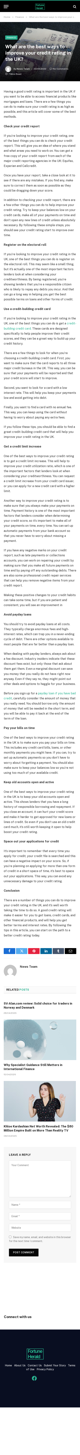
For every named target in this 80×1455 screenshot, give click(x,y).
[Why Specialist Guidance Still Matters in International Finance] (40, 1040)
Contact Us (35, 1365)
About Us (19, 1365)
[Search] (74, 6)
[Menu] (6, 6)
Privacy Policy (45, 1369)
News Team (23, 69)
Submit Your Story (54, 1365)
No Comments (60, 69)
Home (8, 1365)
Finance (11, 37)
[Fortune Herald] (40, 7)
